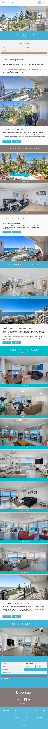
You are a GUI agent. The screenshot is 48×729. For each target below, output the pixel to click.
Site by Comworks (24, 703)
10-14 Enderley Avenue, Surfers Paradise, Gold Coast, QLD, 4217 (25, 679)
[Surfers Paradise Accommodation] (7, 3)
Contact (17, 717)
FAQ (44, 710)
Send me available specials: (6, 678)
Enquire (6, 141)
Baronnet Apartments (24, 693)
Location (16, 710)
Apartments (6, 710)
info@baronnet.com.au (25, 682)
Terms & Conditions (37, 717)
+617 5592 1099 (25, 684)
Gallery (7, 717)
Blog (26, 717)
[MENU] (39, 3)
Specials (36, 710)
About (26, 710)
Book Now (15, 141)
